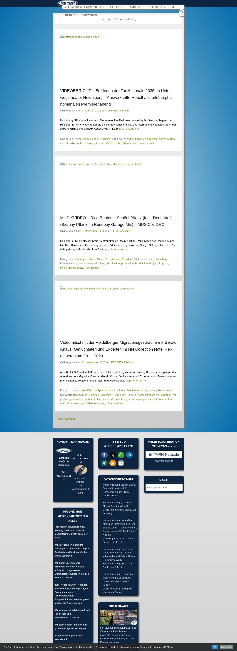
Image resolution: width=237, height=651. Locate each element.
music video (98, 263)
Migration (166, 394)
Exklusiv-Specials (97, 390)
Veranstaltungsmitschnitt (142, 399)
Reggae (163, 263)
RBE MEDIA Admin (118, 110)
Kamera (163, 138)
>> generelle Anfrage (80, 480)
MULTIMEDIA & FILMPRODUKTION (84, 7)
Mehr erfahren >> (129, 128)
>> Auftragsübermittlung (80, 489)
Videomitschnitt (76, 403)
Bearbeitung (80, 394)
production (127, 263)
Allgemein (80, 390)
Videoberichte (130, 143)
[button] (104, 455)
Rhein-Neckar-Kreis (71, 267)
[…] (121, 495)
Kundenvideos (117, 390)
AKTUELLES (117, 7)
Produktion (141, 263)
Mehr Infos (226, 647)
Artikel (129, 138)
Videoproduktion (95, 403)
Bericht (139, 138)
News (77, 138)
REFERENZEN (157, 7)
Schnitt (105, 399)
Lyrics (72, 263)
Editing (93, 394)
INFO (173, 7)
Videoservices (115, 403)
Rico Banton (92, 267)
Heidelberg (151, 138)
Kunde (64, 263)
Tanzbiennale (74, 143)
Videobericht (113, 143)
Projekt (153, 263)
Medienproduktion (85, 259)
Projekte (127, 259)
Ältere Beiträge (65, 418)
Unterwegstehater (94, 143)
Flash (150, 259)
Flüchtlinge (104, 394)
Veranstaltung (119, 399)
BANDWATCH (89, 15)
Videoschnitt (147, 143)
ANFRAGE (70, 15)
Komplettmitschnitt (148, 394)
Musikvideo (113, 263)
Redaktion (105, 138)
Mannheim (83, 263)
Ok (214, 647)
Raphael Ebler (92, 399)
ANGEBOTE (136, 7)
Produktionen (90, 138)
